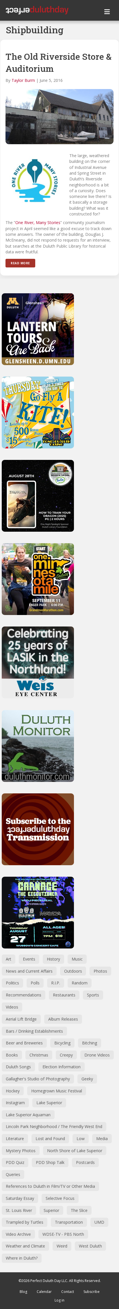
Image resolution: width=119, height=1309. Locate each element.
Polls (35, 983)
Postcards (85, 1162)
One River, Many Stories (37, 222)
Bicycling (62, 1043)
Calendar (44, 1291)
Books (12, 1055)
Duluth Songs (18, 1066)
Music (77, 959)
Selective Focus (60, 1198)
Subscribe (91, 1291)
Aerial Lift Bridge (21, 1019)
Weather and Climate (25, 1246)
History (53, 959)
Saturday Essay (20, 1198)
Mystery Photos (21, 1150)
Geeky (87, 1078)
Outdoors (73, 971)
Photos (100, 971)
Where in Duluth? (22, 1258)
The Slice (79, 1210)
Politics (12, 983)
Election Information (61, 1066)
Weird (62, 1246)
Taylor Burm (23, 80)
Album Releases (63, 1019)
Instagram (15, 1102)
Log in (59, 1300)
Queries (13, 1174)
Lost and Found (50, 1138)
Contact (67, 1291)
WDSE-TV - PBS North (63, 1234)
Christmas (38, 1055)
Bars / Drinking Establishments (34, 1031)
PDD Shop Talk (50, 1162)
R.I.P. (55, 983)
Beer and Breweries (24, 1043)
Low (81, 1138)
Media (102, 1138)
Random (80, 983)
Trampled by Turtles (24, 1222)
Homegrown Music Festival (56, 1091)
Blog (23, 1291)
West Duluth (90, 1246)
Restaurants (64, 995)
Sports (93, 995)
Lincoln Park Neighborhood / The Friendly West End (54, 1126)
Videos (12, 1007)
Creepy (66, 1055)
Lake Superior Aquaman (28, 1114)
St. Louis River (19, 1210)
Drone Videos (97, 1055)
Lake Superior (49, 1102)
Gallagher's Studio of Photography (38, 1078)
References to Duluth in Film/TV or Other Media (50, 1186)
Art (8, 959)
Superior (51, 1210)
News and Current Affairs (29, 971)
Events (29, 959)
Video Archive (18, 1234)
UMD (99, 1222)
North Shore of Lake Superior (74, 1150)
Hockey (13, 1091)
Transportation (69, 1222)
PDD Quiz (15, 1162)
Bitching (89, 1043)
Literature (15, 1138)
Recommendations (23, 995)
